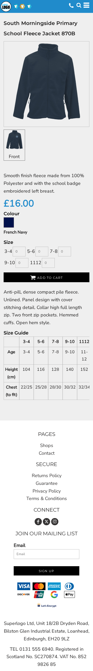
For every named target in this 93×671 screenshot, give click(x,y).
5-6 (31, 251)
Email (19, 545)
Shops (46, 445)
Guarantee (47, 483)
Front (14, 156)
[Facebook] (38, 521)
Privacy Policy (47, 491)
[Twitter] (46, 521)
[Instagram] (54, 521)
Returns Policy (46, 475)
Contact (47, 453)
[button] (78, 5)
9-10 (9, 263)
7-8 (54, 251)
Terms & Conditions (46, 498)
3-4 (8, 251)
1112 (35, 263)
